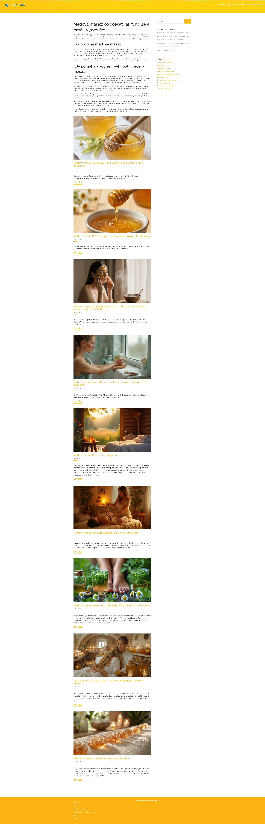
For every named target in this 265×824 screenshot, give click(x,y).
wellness (166, 32)
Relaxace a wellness (162, 86)
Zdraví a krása (160, 68)
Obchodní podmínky (80, 809)
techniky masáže (169, 36)
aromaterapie (184, 39)
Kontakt (75, 818)
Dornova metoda (158, 36)
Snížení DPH (232, 4)
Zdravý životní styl (161, 89)
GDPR (75, 815)
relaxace (156, 32)
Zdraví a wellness (162, 63)
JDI (187, 21)
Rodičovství (159, 77)
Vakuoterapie (244, 4)
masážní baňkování (180, 36)
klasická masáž (166, 39)
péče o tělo (157, 50)
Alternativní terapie (162, 71)
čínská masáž (158, 43)
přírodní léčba (168, 46)
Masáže (158, 65)
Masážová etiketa (257, 4)
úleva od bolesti (175, 39)
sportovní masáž (158, 46)
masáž (183, 32)
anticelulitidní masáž (179, 46)
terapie (176, 43)
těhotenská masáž (175, 32)
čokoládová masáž (168, 43)
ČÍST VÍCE (77, 182)
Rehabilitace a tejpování (164, 80)
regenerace (157, 39)
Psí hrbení (222, 4)
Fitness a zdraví (160, 83)
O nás (75, 806)
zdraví (161, 32)
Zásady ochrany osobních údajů (84, 812)
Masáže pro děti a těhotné (165, 74)
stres (180, 43)
